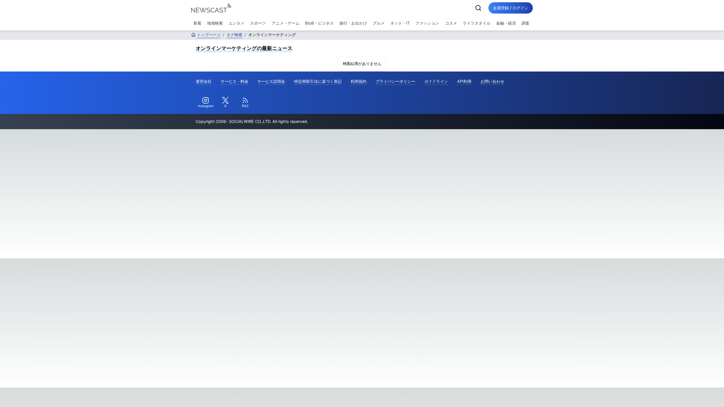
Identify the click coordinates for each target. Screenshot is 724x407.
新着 (197, 23)
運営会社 (204, 81)
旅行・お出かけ (353, 23)
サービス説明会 (271, 81)
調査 (525, 23)
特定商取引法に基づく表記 (318, 81)
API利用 (464, 81)
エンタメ (236, 23)
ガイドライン (436, 81)
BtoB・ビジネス (319, 23)
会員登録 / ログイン (510, 7)
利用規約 (359, 81)
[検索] (478, 8)
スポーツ (258, 23)
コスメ (451, 23)
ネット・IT (400, 23)
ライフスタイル (476, 23)
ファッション (427, 23)
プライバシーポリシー (395, 81)
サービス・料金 (234, 81)
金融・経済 (506, 23)
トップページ (209, 34)
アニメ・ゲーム (285, 23)
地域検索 (215, 23)
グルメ (379, 23)
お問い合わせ (492, 81)
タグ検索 (234, 34)
